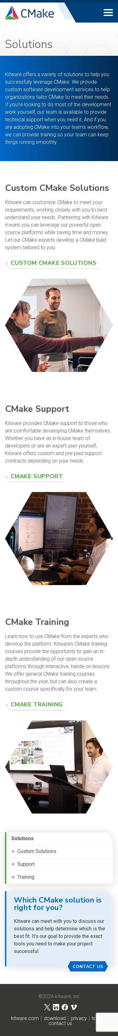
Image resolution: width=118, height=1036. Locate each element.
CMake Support (37, 476)
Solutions (22, 838)
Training (25, 877)
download (55, 1018)
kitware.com (25, 1018)
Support (26, 864)
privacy (79, 1018)
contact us (60, 1023)
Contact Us (88, 967)
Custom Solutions (36, 851)
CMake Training (37, 704)
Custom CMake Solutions (54, 263)
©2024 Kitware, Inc (59, 996)
